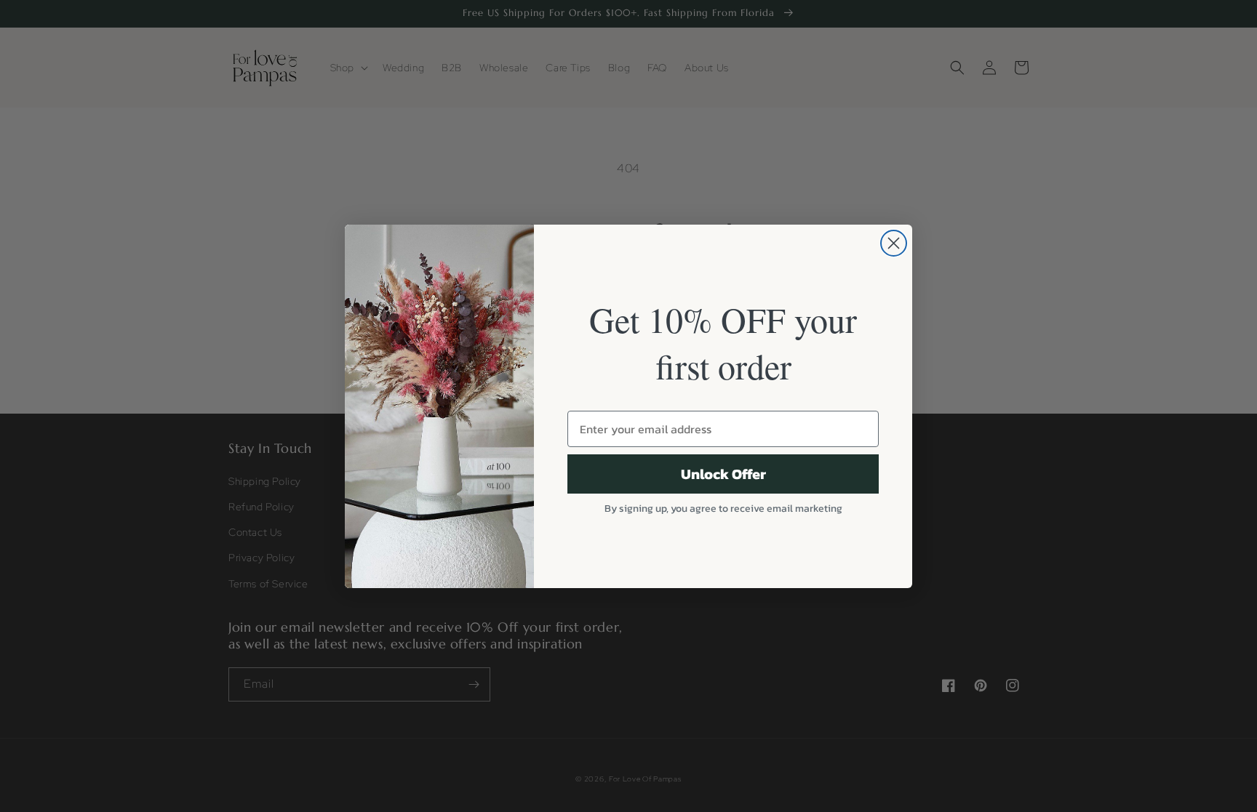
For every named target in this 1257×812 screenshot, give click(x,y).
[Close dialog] (893, 243)
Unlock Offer (723, 474)
